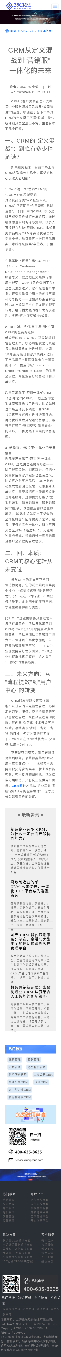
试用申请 (47, 1253)
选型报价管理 (37, 1067)
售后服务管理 (18, 1074)
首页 (13, 31)
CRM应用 (44, 31)
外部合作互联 (39, 1199)
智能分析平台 (39, 1216)
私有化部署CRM (20, 1097)
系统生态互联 (39, 1208)
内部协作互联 (39, 1204)
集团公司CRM (18, 1082)
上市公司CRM (43, 1074)
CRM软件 (19, 785)
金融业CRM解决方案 (17, 1253)
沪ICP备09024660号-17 (41, 1324)
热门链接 (8, 1298)
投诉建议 (47, 1261)
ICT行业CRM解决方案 (18, 1261)
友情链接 (41, 1298)
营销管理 (34, 1059)
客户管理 (9, 1208)
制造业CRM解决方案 (17, 1240)
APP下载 (47, 1257)
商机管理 (9, 1212)
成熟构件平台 (39, 1212)
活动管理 (9, 1199)
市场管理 (15, 1067)
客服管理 (9, 1220)
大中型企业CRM (20, 1089)
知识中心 (27, 31)
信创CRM (41, 1082)
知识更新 (24, 1298)
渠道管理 (43, 1309)
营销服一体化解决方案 (18, 1249)
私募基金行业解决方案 (18, 1257)
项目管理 (29, 1309)
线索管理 (15, 1059)
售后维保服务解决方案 (18, 1244)
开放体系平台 (39, 1220)
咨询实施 (47, 1240)
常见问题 (47, 1249)
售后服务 (47, 1244)
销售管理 (9, 1216)
